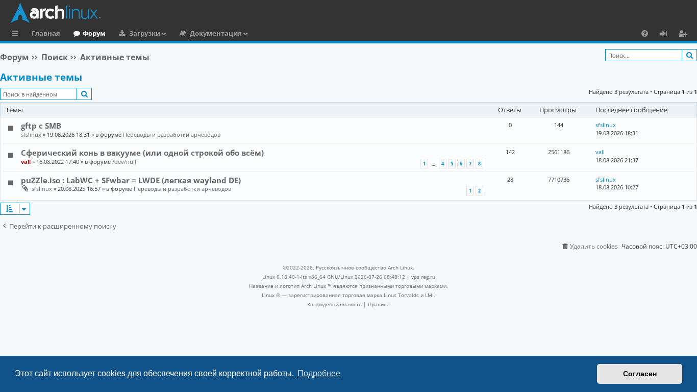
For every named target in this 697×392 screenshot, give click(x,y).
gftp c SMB (41, 125)
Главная (46, 33)
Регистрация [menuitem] (684, 35)
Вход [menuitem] (667, 35)
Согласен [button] (640, 374)
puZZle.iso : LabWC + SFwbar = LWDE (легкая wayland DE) (131, 180)
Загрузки (144, 33)
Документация (216, 33)
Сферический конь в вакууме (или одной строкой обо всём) (142, 153)
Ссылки (17, 35)
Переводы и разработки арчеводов (171, 134)
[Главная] (351, 13)
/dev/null (124, 161)
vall (26, 161)
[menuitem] (645, 33)
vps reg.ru (423, 276)
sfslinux (31, 134)
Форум (94, 33)
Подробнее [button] (318, 373)
